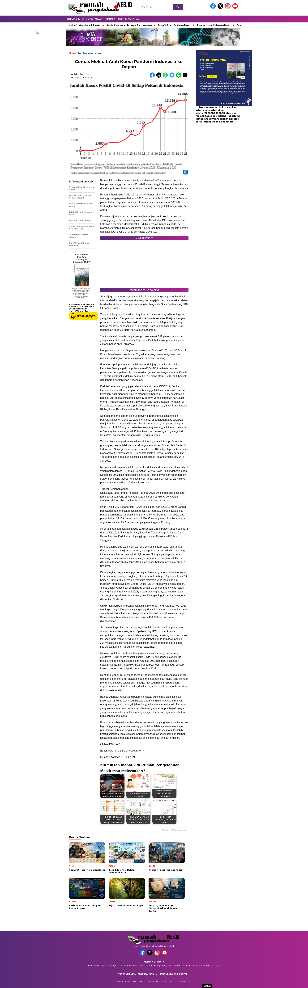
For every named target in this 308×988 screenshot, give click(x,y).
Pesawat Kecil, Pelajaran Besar (184, 25)
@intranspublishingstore (224, 119)
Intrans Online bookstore (218, 121)
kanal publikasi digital (173, 974)
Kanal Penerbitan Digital (209, 965)
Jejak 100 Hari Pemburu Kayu (144, 25)
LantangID (112, 965)
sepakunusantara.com (131, 965)
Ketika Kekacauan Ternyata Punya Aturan (100, 25)
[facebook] (213, 8)
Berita (82, 53)
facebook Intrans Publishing (222, 116)
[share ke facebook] (153, 77)
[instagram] (228, 8)
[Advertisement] (216, 149)
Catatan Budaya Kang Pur (158, 965)
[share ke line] (179, 77)
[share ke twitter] (159, 77)
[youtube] (235, 8)
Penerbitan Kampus (184, 965)
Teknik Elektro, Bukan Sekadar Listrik (228, 25)
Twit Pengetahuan (129, 19)
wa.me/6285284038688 (210, 113)
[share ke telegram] (172, 77)
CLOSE (207, 986)
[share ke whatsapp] (166, 77)
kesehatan (94, 53)
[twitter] (221, 8)
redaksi (75, 74)
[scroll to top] (296, 983)
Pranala (110, 19)
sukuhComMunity (95, 965)
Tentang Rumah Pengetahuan (84, 19)
